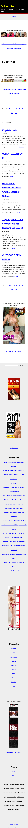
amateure (16, 784)
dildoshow (6, 805)
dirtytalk (20, 801)
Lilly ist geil (14, 483)
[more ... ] (21, 147)
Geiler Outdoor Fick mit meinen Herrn (13, 500)
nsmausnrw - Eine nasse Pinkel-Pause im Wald (14, 520)
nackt (14, 792)
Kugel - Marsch (9, 130)
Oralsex (14, 677)
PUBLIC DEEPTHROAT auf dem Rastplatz (13, 487)
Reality (14, 669)
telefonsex (21, 805)
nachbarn (9, 792)
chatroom (11, 784)
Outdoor (13, 665)
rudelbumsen (20, 797)
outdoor (12, 788)
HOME (14, 16)
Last (16, 113)
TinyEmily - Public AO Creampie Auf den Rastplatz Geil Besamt (12, 223)
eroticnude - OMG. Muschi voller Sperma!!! (14, 541)
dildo (14, 797)
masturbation (15, 809)
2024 (13, 775)
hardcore (5, 784)
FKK (14, 652)
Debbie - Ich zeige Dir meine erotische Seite (14, 495)
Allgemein (13, 648)
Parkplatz (13, 682)
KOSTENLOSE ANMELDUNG (13, 351)
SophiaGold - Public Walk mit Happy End (13, 470)
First (10, 108)
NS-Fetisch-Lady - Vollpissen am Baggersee (14, 533)
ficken (16, 805)
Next (12, 113)
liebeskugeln (8, 801)
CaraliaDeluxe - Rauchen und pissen (13, 508)
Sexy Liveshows (14, 448)
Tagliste (16, 824)
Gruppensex (14, 657)
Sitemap (11, 824)
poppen (12, 805)
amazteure (10, 797)
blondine (17, 788)
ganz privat (15, 801)
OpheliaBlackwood (14, 491)
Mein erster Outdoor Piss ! (14, 570)
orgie (5, 797)
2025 (13, 771)
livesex (10, 809)
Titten (13, 673)
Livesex (14, 661)
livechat (4, 792)
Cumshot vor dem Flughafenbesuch (14, 537)
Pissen (13, 686)
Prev (13, 108)
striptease (6, 788)
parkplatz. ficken (21, 792)
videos (22, 788)
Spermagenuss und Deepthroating (13, 504)
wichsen (22, 784)
